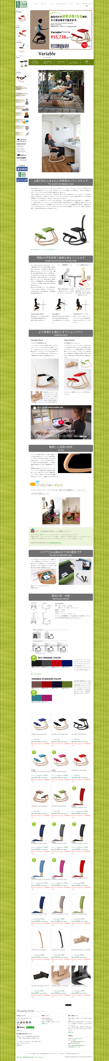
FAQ (51, 3)
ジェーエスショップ (78, 1038)
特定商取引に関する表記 (28, 1057)
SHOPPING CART (86, 3)
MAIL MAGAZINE (22, 89)
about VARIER (22, 108)
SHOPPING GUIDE (61, 3)
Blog (22, 134)
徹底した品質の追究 (60, 447)
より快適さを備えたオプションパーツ (61, 331)
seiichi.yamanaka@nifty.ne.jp (78, 1045)
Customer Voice (22, 121)
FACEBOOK (22, 165)
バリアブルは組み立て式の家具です (61, 552)
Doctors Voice (22, 128)
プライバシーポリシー (39, 1057)
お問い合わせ (23, 139)
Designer (22, 115)
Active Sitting (22, 102)
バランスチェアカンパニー (21, 4)
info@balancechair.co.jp (55, 542)
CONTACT (77, 3)
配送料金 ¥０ (23, 155)
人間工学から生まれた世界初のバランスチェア (60, 180)
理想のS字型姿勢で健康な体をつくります (61, 257)
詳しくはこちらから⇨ (36, 673)
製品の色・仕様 (61, 595)
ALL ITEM (70, 3)
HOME (36, 3)
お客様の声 (61, 483)
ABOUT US (44, 3)
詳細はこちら (19, 1030)
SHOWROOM (22, 95)
